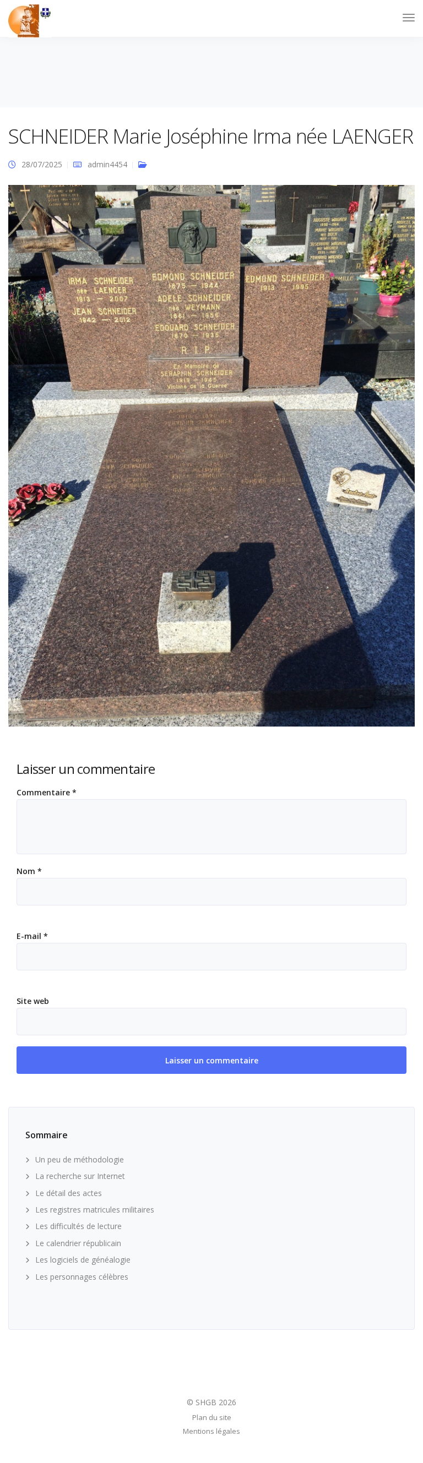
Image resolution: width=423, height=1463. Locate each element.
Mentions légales (211, 1431)
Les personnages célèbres (81, 1276)
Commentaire (47, 792)
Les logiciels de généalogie (83, 1259)
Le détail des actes (68, 1193)
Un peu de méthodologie (79, 1159)
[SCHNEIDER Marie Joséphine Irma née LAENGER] (211, 460)
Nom (29, 871)
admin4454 (107, 164)
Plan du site (211, 1417)
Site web (33, 1001)
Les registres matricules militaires (94, 1209)
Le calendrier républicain (78, 1243)
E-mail (32, 936)
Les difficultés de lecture (78, 1226)
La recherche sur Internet (80, 1176)
